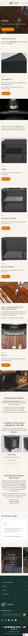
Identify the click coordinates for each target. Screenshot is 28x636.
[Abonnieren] (24, 614)
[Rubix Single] (11, 443)
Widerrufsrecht (7, 633)
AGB (19, 633)
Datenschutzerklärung (13, 633)
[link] (7, 29)
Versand (22, 633)
